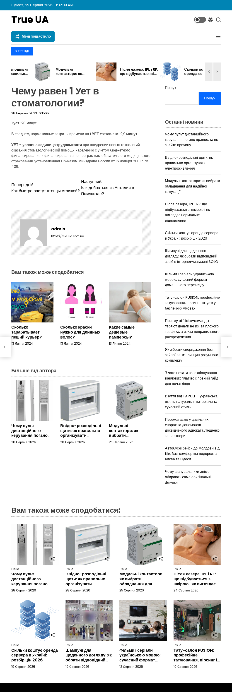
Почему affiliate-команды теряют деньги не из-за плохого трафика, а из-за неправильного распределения (192, 329)
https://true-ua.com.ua (67, 236)
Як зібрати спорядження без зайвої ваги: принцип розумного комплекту (191, 355)
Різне (15, 569)
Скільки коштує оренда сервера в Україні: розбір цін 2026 (180, 76)
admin (44, 113)
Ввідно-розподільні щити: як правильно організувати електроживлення (80, 433)
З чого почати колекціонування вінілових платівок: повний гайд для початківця (191, 378)
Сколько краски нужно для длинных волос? (80, 332)
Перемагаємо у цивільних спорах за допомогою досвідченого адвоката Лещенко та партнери (192, 427)
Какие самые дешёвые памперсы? (122, 332)
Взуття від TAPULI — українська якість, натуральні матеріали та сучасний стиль (191, 402)
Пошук (170, 87)
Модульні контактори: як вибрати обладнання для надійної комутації (127, 435)
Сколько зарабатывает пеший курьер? (26, 332)
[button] (209, 71)
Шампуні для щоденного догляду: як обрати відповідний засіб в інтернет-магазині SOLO (191, 256)
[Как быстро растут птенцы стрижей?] (5, 347)
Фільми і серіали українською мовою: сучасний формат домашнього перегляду (189, 280)
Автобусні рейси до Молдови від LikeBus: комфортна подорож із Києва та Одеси (192, 454)
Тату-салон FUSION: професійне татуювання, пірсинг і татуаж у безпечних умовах (192, 303)
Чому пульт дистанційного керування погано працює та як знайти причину (31, 435)
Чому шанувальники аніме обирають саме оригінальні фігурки (188, 477)
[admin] (33, 232)
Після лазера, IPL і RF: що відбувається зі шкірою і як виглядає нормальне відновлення (187, 212)
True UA (30, 19)
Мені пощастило (36, 36)
